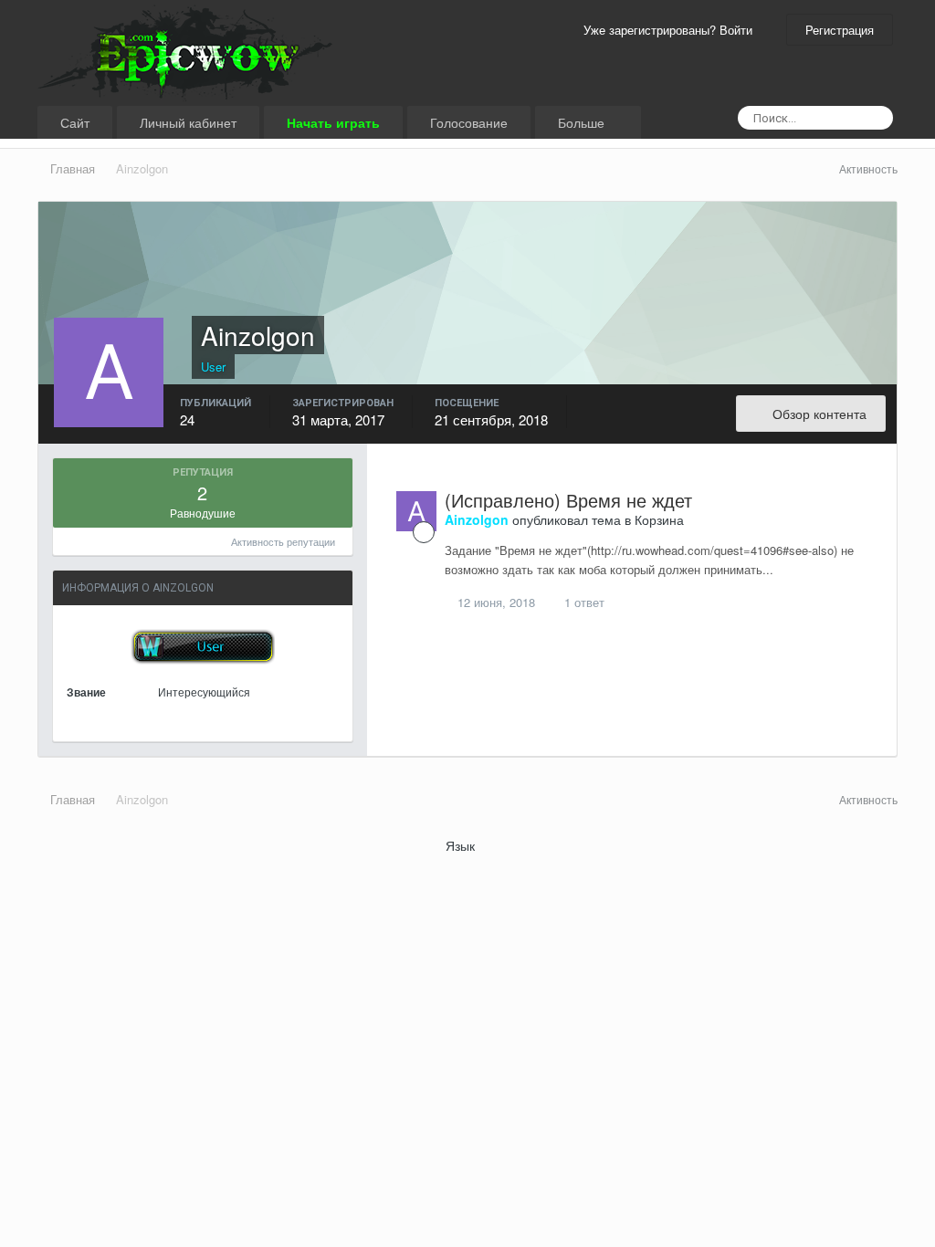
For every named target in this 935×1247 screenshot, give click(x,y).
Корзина (659, 519)
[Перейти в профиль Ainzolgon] (416, 511)
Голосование (469, 122)
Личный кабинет (188, 122)
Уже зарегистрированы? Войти (671, 29)
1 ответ (582, 602)
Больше (581, 122)
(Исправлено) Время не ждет (568, 500)
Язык (462, 845)
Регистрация (839, 29)
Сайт (74, 122)
